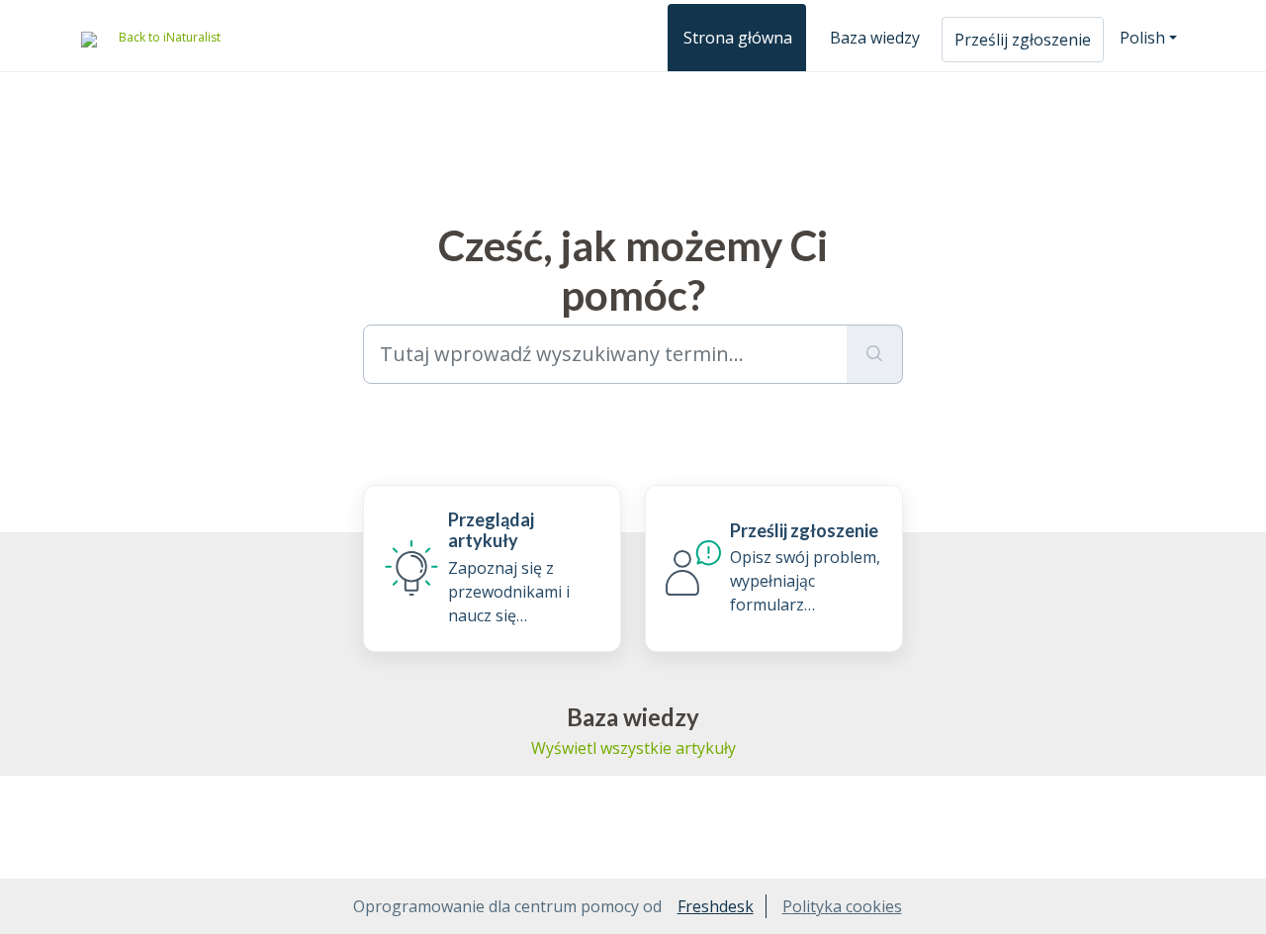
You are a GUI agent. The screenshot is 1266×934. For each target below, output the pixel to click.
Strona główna (737, 37)
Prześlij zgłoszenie (1022, 39)
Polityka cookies (842, 906)
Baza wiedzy (875, 37)
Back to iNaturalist (170, 37)
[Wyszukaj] (875, 354)
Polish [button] (1142, 37)
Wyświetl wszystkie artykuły (633, 748)
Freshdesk (716, 906)
